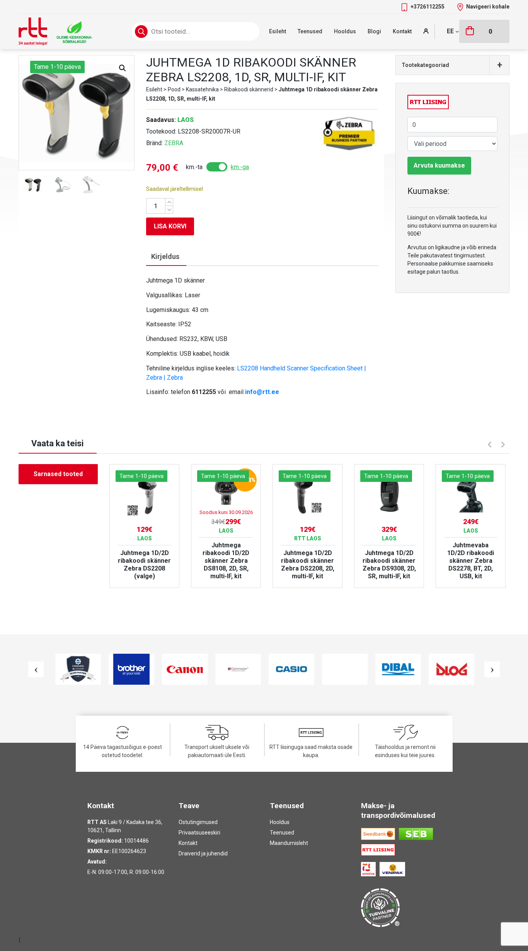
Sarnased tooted (58, 474)
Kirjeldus (165, 256)
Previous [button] (488, 443)
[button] (122, 68)
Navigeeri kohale (487, 6)
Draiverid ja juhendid (203, 853)
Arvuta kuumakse (439, 165)
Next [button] (504, 445)
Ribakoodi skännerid (248, 89)
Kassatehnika (202, 89)
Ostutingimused (198, 822)
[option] (144, 526)
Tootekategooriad (452, 65)
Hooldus (345, 31)
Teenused (310, 31)
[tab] (165, 257)
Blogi (374, 31)
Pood (174, 89)
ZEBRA (173, 143)
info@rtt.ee (262, 392)
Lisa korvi (170, 226)
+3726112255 (428, 6)
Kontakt (402, 31)
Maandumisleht (289, 843)
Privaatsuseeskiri (199, 832)
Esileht (277, 31)
